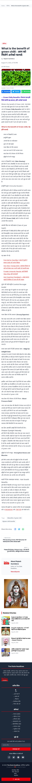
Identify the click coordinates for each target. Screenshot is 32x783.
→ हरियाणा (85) (16, 719)
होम (16, 691)
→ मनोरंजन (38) (16, 726)
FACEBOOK (9, 509)
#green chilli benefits (9, 521)
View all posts (15, 571)
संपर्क (15, 773)
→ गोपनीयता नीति (16, 701)
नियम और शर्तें (15, 772)
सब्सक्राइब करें (16, 749)
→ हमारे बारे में (16, 694)
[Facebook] (9, 757)
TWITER (18, 509)
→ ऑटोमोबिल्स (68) (16, 724)
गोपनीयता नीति (15, 770)
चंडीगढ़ (7, 5)
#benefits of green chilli (14, 518)
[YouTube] (23, 757)
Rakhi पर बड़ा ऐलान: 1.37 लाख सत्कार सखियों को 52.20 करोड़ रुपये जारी (20, 618)
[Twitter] (13, 757)
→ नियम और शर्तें (16, 704)
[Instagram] (18, 757)
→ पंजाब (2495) (16, 714)
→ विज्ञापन (16, 699)
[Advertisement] (16, 24)
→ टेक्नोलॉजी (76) (16, 721)
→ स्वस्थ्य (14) (16, 731)
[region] (16, 593)
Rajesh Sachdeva (9, 58)
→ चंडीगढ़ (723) (16, 716)
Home (3, 5)
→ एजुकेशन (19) (16, 729)
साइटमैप (16, 775)
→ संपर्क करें (16, 696)
